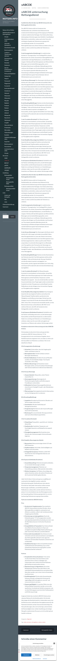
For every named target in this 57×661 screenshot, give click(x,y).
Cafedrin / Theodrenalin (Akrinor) (7, 54)
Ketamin (6, 110)
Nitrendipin (7, 130)
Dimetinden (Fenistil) (9, 47)
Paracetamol (7, 146)
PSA (5, 199)
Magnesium (7, 83)
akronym (29, 622)
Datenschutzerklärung (37, 658)
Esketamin (7, 65)
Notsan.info (10, 18)
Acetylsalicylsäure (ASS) (9, 40)
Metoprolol (7, 115)
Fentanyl (6, 105)
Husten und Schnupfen (7, 196)
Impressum (45, 658)
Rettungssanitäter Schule (10, 189)
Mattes (34, 7)
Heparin (6, 78)
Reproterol (7, 118)
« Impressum (26, 630)
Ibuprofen (7, 141)
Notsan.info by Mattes (8, 30)
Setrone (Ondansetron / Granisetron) (8, 69)
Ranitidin (6, 135)
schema (40, 622)
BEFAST (6, 163)
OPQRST (6, 170)
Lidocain (6, 113)
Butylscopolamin (8, 50)
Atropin (6, 37)
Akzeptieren (26, 655)
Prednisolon (7, 127)
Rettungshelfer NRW (10, 182)
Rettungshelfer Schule (10, 178)
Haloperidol (7, 76)
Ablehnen (37, 655)
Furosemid (7, 86)
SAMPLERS (7, 168)
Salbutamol (7, 120)
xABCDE (6, 160)
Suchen (5, 214)
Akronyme (5, 155)
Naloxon (6, 108)
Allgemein (29, 619)
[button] (54, 643)
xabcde (43, 622)
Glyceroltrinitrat (8, 125)
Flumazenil (7, 81)
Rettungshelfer (8, 175)
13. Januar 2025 (25, 7)
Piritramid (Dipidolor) (9, 73)
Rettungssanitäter (9, 186)
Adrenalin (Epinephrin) (7, 44)
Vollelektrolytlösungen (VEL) (10, 138)
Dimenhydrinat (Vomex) (8, 59)
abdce (25, 622)
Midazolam (7, 98)
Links (4, 193)
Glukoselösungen (8, 132)
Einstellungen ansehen (49, 655)
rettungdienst (34, 622)
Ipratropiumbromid (9, 88)
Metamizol (7, 95)
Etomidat (6, 63)
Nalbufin (6, 103)
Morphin (6, 100)
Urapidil (6, 122)
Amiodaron (7, 91)
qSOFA (6, 165)
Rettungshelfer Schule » (47, 630)
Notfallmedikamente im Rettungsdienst (9, 33)
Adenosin (6, 93)
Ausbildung (5, 173)
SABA (6, 158)
